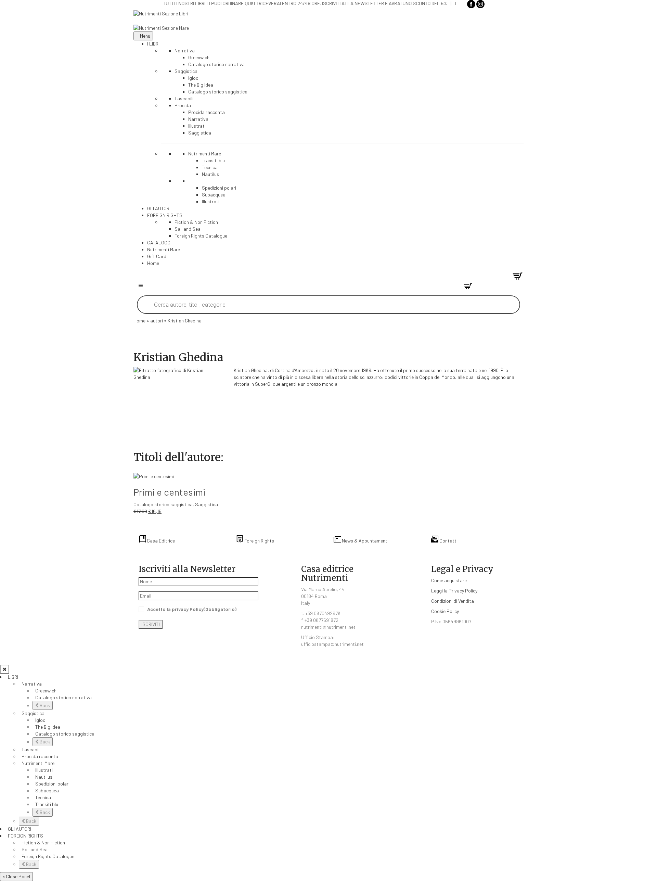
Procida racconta (40, 756)
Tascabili (31, 749)
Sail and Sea (35, 849)
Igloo (40, 720)
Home (139, 320)
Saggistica (206, 504)
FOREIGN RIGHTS (25, 836)
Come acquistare (449, 580)
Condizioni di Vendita (452, 601)
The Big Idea (47, 727)
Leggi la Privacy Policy (454, 590)
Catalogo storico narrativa (63, 697)
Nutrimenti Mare (38, 763)
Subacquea (47, 790)
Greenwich (45, 690)
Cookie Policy (445, 611)
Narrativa (32, 684)
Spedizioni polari (52, 784)
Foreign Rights (258, 541)
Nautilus (43, 777)
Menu (145, 36)
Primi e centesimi (169, 492)
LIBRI (13, 677)
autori (156, 320)
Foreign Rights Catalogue (48, 856)
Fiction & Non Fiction (43, 842)
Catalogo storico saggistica (163, 504)
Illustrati (44, 770)
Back (44, 705)
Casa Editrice (160, 541)
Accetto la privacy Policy (191, 609)
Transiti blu (46, 804)
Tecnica (43, 797)
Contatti (448, 541)
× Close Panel (16, 876)
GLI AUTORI (19, 829)
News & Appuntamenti (364, 541)
